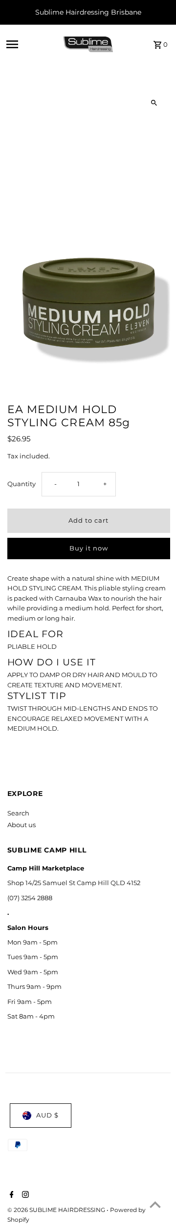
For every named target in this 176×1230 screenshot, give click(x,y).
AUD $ (47, 1115)
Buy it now (88, 548)
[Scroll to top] (155, 1204)
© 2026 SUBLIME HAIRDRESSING (57, 1209)
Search (18, 813)
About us (21, 825)
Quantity (21, 484)
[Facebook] (10, 1195)
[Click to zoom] (154, 103)
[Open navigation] (31, 44)
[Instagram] (24, 1195)
